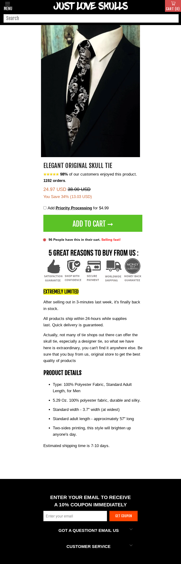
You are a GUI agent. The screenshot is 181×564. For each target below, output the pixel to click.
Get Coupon (123, 516)
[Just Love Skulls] (90, 6)
